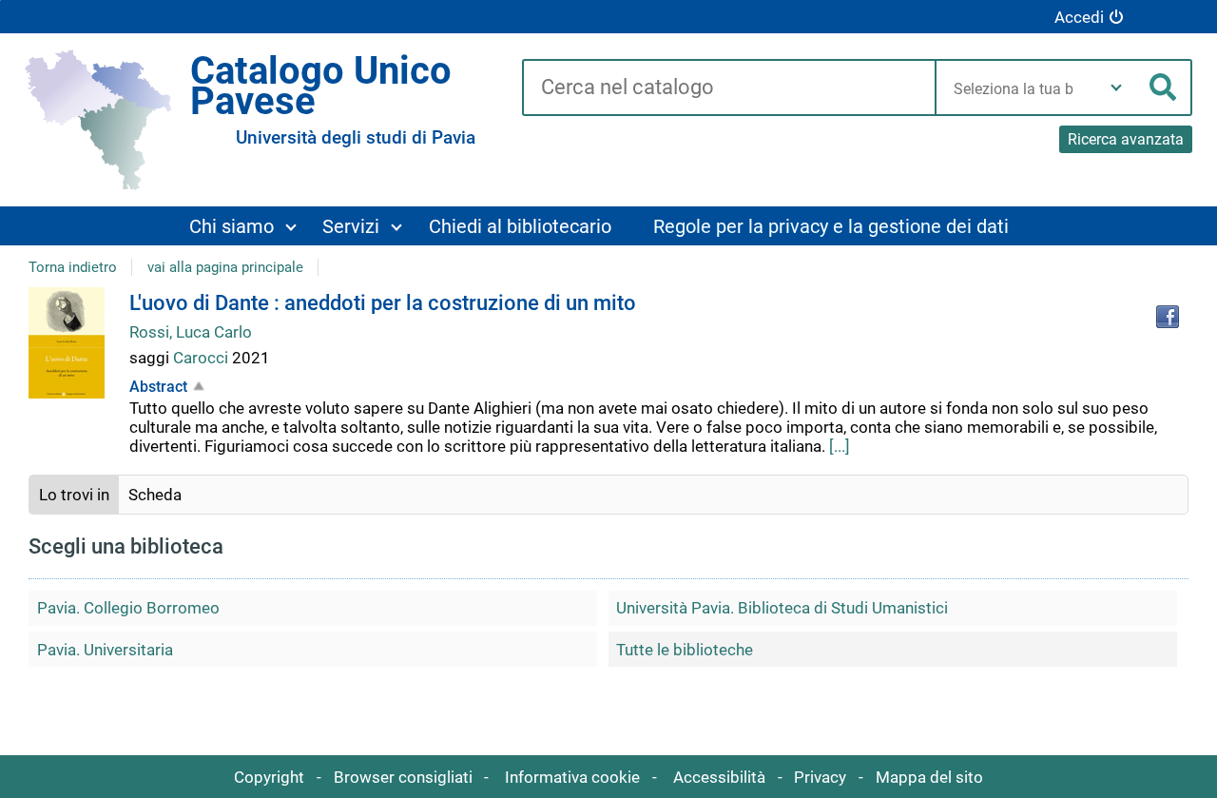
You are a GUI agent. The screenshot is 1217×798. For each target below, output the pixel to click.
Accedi (1079, 17)
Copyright (269, 777)
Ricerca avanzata (1126, 139)
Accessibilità (719, 777)
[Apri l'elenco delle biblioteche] (1116, 87)
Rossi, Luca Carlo (190, 331)
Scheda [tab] (155, 494)
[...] (839, 446)
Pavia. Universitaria (105, 649)
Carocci (202, 357)
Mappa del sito (929, 777)
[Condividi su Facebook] (1167, 316)
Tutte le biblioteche (684, 649)
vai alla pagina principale (225, 267)
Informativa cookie (572, 777)
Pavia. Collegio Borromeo (128, 607)
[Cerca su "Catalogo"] (728, 88)
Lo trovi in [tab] (74, 494)
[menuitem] (242, 225)
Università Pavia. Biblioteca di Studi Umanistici (782, 607)
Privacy (820, 777)
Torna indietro (73, 267)
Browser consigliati (403, 777)
